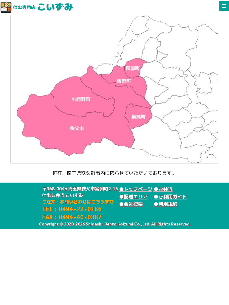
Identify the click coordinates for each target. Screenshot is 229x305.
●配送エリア (133, 196)
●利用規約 (165, 204)
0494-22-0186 (80, 209)
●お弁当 (163, 189)
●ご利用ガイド (170, 196)
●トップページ (135, 189)
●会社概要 (131, 204)
